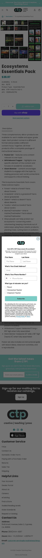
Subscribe (21, 299)
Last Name (25, 257)
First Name (9, 257)
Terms (28, 316)
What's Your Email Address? (15, 266)
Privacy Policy (20, 316)
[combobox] (8, 278)
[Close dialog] (38, 238)
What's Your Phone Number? (15, 274)
